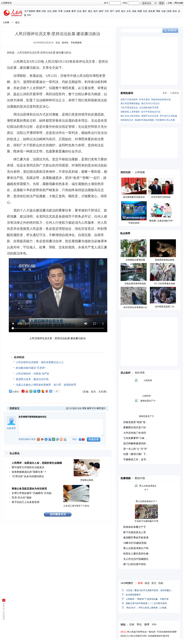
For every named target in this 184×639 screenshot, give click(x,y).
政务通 (151, 11)
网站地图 (178, 3)
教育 (74, 11)
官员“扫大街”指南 (21, 497)
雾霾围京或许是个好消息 (137, 427)
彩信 (174, 11)
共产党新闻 (29, 11)
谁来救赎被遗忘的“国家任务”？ (29, 472)
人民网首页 (6, 3)
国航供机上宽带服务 (130, 111)
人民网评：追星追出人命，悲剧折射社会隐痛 (37, 463)
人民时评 (146, 396)
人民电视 (140, 172)
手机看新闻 (76, 42)
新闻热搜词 (127, 93)
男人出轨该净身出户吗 (135, 548)
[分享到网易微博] (47, 391)
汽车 (107, 11)
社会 (79, 11)
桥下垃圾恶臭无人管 (134, 532)
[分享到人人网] (39, 391)
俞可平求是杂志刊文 (151, 111)
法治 (49, 11)
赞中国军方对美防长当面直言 (28, 467)
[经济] (123, 636)
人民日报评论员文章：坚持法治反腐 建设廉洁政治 (57, 338)
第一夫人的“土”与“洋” (135, 449)
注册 (170, 3)
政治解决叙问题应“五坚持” (31, 368)
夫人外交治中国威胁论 (135, 559)
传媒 (134, 11)
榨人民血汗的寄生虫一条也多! (141, 632)
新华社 (65, 42)
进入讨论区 (71, 408)
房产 (112, 11)
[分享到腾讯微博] (35, 391)
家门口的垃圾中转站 (134, 564)
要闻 (38, 11)
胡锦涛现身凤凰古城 (161, 99)
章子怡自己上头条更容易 (25, 502)
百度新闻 (174, 93)
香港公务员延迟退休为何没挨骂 (29, 488)
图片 (85, 11)
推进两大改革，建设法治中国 (32, 379)
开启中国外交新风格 (161, 197)
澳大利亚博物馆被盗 (130, 103)
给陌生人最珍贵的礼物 (135, 553)
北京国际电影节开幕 (148, 107)
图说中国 (140, 478)
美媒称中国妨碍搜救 (144, 120)
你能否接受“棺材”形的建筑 (138, 422)
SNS (94, 408)
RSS (29, 15)
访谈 (163, 11)
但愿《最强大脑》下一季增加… (140, 454)
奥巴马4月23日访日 (150, 103)
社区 (145, 11)
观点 (90, 11)
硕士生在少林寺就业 (130, 116)
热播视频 (126, 478)
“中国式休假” (134, 223)
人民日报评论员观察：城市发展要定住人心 (40, 362)
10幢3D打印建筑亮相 (134, 543)
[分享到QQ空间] (31, 391)
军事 (60, 11)
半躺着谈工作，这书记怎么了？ (140, 459)
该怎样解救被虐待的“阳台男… (140, 443)
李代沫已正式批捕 (168, 116)
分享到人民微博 (4, 611)
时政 (44, 11)
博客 (158, 11)
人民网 (6, 22)
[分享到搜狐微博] (43, 391)
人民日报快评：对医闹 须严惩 (32, 373)
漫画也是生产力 (146, 416)
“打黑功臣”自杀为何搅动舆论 (28, 476)
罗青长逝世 (144, 99)
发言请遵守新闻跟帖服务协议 (33, 417)
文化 (128, 11)
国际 (55, 11)
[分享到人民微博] (23, 391)
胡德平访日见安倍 (149, 116)
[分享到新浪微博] (27, 391)
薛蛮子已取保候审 (129, 99)
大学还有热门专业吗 (134, 433)
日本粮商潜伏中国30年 (158, 636)
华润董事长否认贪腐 (165, 120)
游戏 (169, 11)
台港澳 (67, 11)
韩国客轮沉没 (127, 120)
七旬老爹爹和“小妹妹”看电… (139, 438)
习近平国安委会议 (129, 107)
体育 (118, 11)
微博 (89, 408)
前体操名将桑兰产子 (134, 527)
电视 (140, 11)
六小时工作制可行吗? (137, 636)
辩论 (139, 624)
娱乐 (123, 11)
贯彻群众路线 (86, 480)
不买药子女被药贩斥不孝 (146, 521)
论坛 (79, 408)
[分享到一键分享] (50, 391)
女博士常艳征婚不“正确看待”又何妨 (32, 493)
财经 (101, 11)
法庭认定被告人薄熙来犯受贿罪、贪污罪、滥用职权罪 (46, 384)
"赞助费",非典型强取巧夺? (160, 221)
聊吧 (98, 408)
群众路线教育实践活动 (134, 197)
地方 (95, 11)
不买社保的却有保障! (167, 632)
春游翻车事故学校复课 (135, 537)
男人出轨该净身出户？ (146, 501)
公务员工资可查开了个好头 (76, 506)
